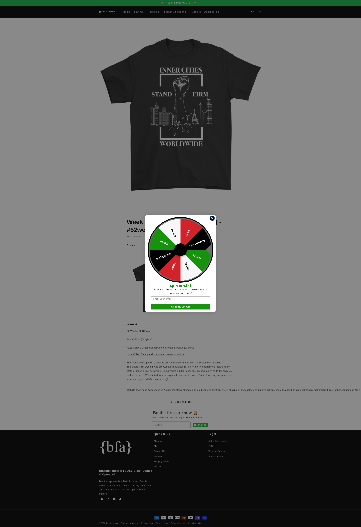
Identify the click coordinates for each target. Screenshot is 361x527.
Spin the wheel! (180, 306)
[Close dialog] (212, 218)
